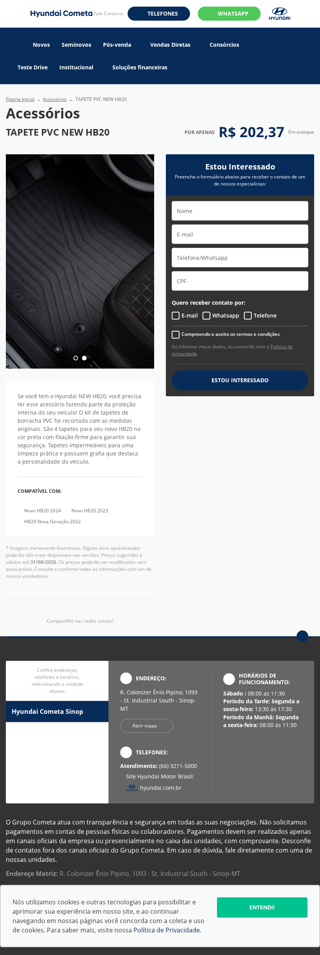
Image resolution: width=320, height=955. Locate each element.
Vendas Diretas (170, 44)
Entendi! (262, 907)
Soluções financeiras (139, 67)
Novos (41, 44)
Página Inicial (20, 99)
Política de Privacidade (166, 930)
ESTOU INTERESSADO (240, 380)
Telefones (163, 13)
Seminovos (76, 44)
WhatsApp (233, 13)
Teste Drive (33, 67)
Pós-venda (117, 44)
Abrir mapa (144, 725)
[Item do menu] (19, 44)
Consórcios (224, 44)
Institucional (76, 67)
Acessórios (55, 99)
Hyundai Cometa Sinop (47, 711)
